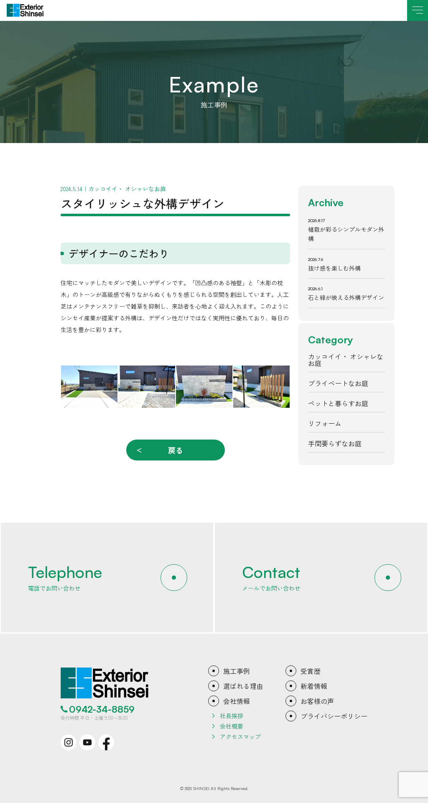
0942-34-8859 (102, 709)
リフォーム (324, 423)
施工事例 (236, 670)
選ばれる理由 (243, 686)
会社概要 (231, 726)
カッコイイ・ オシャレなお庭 (345, 359)
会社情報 (236, 701)
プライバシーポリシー (334, 716)
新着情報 (314, 686)
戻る (175, 450)
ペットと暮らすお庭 (338, 403)
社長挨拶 (231, 715)
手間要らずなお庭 (335, 443)
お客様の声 (317, 701)
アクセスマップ (240, 736)
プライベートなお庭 (338, 383)
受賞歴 (311, 670)
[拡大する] (106, 376)
